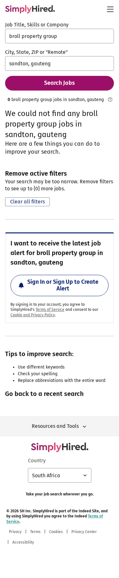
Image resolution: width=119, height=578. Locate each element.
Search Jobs (59, 82)
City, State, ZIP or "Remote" (36, 52)
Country (37, 460)
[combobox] (59, 36)
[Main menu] (110, 9)
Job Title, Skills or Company (37, 25)
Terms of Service (50, 309)
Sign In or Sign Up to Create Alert (62, 285)
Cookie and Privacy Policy (32, 315)
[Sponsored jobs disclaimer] (110, 99)
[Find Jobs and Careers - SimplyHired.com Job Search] (30, 9)
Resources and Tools (55, 426)
